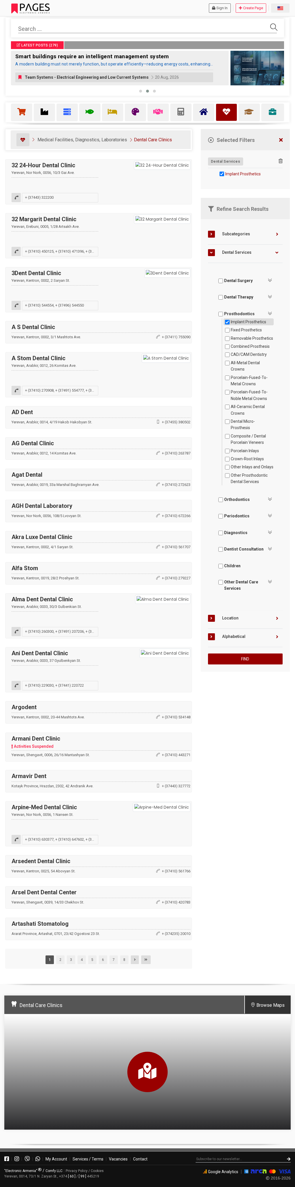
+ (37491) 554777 (69, 390)
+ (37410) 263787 (176, 453)
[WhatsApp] (37, 1159)
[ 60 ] (71, 1176)
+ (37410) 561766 (176, 871)
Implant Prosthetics (243, 174)
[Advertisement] (245, 716)
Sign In (222, 8)
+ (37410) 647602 (69, 839)
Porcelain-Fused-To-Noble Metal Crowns (249, 395)
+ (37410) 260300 (39, 632)
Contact (140, 1159)
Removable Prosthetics (252, 338)
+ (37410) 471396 (69, 251)
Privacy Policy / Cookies (85, 1171)
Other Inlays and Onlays (252, 467)
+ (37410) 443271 (176, 755)
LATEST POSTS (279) (39, 45)
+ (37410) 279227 (176, 578)
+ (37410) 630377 (39, 839)
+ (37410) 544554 (39, 305)
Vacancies (118, 1159)
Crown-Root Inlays (247, 459)
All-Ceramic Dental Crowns (248, 409)
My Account (56, 1159)
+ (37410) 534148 (176, 717)
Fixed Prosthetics (246, 330)
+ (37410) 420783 (176, 902)
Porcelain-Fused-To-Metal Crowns (249, 380)
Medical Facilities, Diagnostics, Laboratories (82, 139)
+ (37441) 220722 (69, 685)
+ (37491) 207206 (69, 632)
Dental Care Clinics (153, 139)
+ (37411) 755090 (176, 337)
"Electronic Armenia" (21, 1171)
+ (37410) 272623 (176, 484)
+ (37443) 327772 (176, 786)
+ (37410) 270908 (39, 390)
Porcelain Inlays (245, 450)
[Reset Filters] (281, 140)
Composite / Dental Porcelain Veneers (248, 439)
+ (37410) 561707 (176, 547)
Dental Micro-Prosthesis (243, 424)
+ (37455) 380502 (176, 422)
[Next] (135, 959)
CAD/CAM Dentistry (249, 354)
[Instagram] (16, 1159)
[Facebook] (6, 1159)
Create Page (253, 8)
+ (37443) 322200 (39, 197)
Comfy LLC (54, 1171)
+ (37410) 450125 (39, 251)
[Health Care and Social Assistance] (22, 139)
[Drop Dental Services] (281, 161)
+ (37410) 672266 (176, 516)
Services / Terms (88, 1159)
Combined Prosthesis (250, 346)
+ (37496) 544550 (69, 305)
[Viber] (27, 1159)
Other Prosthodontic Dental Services (249, 478)
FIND (245, 659)
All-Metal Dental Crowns (245, 365)
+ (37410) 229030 (39, 685)
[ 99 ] (82, 1176)
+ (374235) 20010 (176, 933)
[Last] (146, 959)
